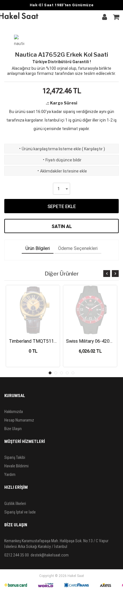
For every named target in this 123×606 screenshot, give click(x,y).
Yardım (9, 474)
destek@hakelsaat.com (50, 555)
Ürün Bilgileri (37, 248)
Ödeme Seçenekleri (78, 248)
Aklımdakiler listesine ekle (61, 171)
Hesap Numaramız (19, 420)
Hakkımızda (13, 411)
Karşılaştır (93, 149)
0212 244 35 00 (16, 555)
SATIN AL (61, 226)
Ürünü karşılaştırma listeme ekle (49, 149)
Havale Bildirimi (16, 466)
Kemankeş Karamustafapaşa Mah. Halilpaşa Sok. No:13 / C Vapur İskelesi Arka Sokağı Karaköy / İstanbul (56, 544)
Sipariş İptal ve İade (20, 512)
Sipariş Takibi (14, 457)
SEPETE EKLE (61, 206)
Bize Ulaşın (13, 428)
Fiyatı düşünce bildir (62, 160)
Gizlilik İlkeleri (15, 503)
